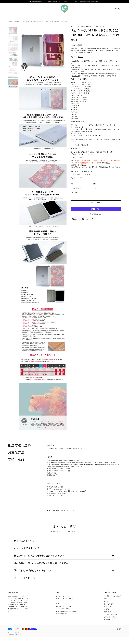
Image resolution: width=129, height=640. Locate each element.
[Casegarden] (64, 9)
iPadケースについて (81, 145)
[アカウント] (115, 9)
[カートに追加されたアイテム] (119, 9)
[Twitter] (117, 629)
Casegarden (16, 632)
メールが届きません (24, 577)
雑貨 (57, 603)
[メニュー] (10, 9)
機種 (72, 183)
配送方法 (107, 609)
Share (86, 219)
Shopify (18, 634)
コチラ (72, 510)
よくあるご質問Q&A (110, 614)
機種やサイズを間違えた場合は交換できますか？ (39, 555)
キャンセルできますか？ (27, 548)
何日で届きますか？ (24, 540)
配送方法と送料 (19, 445)
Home (10, 21)
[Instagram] (120, 629)
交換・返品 (16, 459)
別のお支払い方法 (95, 214)
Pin (95, 219)
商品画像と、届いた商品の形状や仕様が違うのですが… (42, 563)
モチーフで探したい (62, 608)
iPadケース (17, 21)
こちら (89, 154)
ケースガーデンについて (112, 604)
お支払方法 (16, 452)
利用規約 (107, 619)
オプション (74, 192)
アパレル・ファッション (64, 606)
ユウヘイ (80, 57)
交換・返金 (107, 612)
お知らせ (107, 601)
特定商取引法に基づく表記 (83, 174)
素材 (94, 183)
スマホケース (60, 596)
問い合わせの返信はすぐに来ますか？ (33, 570)
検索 (105, 599)
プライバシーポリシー (111, 617)
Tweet (76, 219)
